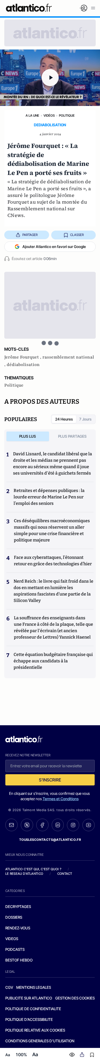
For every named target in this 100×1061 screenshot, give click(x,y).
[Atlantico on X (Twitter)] (27, 825)
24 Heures (64, 419)
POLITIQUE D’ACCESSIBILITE (29, 1019)
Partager (30, 235)
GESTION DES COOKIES (75, 998)
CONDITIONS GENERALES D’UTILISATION (39, 1041)
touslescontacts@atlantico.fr (50, 840)
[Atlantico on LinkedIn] (58, 825)
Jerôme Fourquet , (23, 357)
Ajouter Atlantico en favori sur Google (54, 246)
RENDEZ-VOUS (17, 928)
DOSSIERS (13, 917)
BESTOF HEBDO (19, 960)
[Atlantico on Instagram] (73, 825)
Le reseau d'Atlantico (24, 874)
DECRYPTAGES (18, 906)
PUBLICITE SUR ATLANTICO (28, 998)
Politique (67, 115)
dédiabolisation (23, 365)
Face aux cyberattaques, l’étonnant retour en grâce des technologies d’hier (53, 560)
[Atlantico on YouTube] (88, 825)
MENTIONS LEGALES (33, 987)
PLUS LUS (27, 436)
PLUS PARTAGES (72, 436)
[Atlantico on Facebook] (42, 825)
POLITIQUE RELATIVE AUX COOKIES (35, 1030)
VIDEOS (11, 938)
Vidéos (49, 115)
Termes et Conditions (61, 798)
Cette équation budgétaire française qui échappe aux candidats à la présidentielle (53, 661)
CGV (9, 987)
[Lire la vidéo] (50, 77)
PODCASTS (15, 949)
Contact (64, 874)
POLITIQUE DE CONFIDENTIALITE (33, 1008)
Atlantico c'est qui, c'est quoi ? (33, 869)
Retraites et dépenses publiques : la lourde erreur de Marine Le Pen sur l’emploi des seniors (49, 497)
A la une (32, 115)
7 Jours (85, 419)
